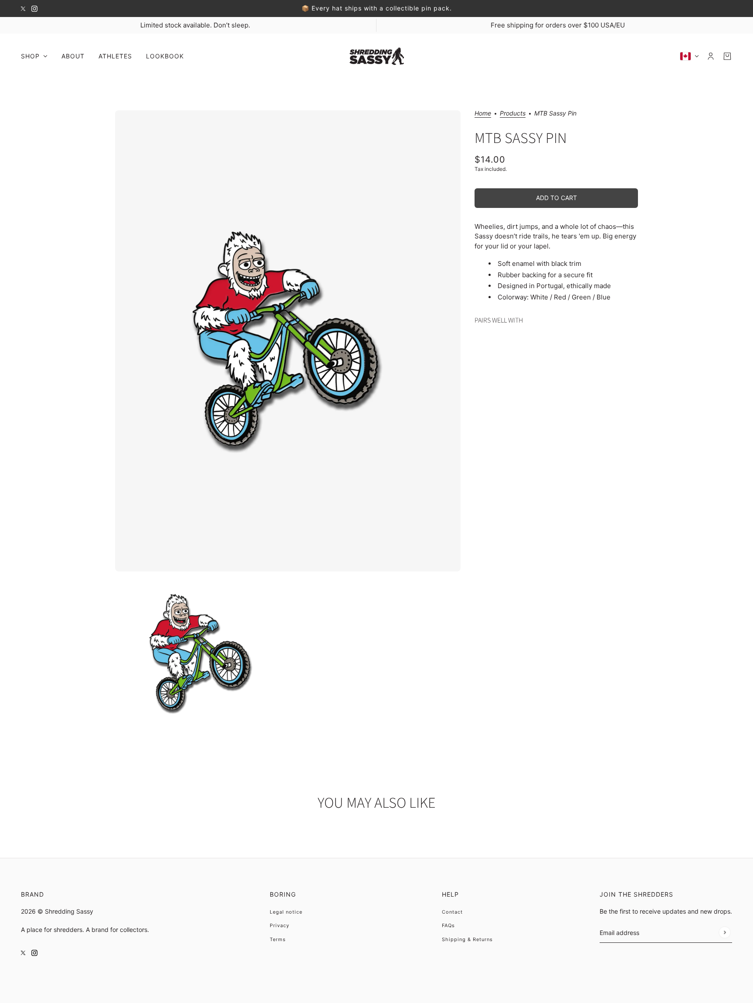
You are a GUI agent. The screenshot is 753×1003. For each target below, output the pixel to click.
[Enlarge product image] (288, 340)
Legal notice (286, 912)
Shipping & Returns (467, 939)
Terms (278, 939)
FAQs (448, 925)
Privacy (279, 925)
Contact (452, 912)
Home (483, 113)
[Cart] (727, 56)
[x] (23, 8)
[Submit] (724, 932)
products (513, 113)
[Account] (711, 56)
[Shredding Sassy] (376, 56)
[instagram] (34, 8)
